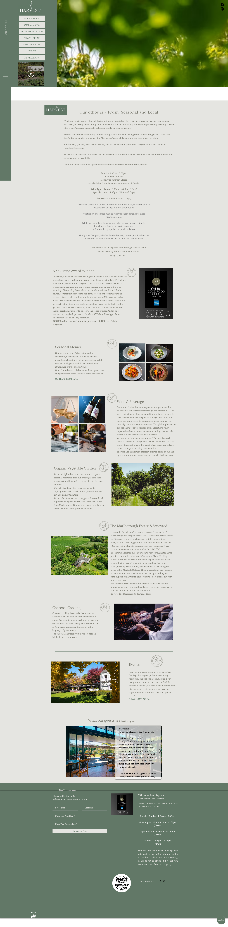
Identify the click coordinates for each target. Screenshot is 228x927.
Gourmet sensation (130, 739)
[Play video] (31, 73)
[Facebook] (222, 4)
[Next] (160, 751)
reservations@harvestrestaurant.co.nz (118, 251)
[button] (5, 75)
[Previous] (68, 751)
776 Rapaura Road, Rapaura (151, 795)
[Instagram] (222, 9)
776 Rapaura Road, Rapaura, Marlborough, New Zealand (119, 247)
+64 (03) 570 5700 (118, 255)
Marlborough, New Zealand (151, 798)
